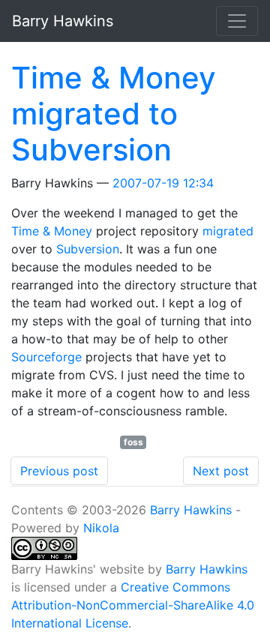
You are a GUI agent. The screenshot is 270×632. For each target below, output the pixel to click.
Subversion (87, 248)
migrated (228, 230)
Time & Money (51, 230)
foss (133, 442)
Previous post (59, 470)
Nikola (101, 527)
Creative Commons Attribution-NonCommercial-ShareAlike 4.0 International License (132, 605)
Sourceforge (46, 356)
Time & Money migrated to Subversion (113, 113)
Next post (221, 470)
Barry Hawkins (191, 509)
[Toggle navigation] (237, 21)
